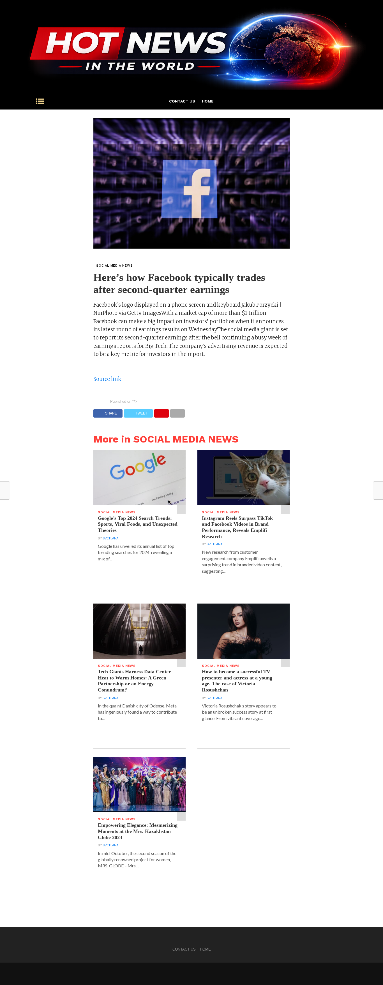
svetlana (110, 538)
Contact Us (182, 101)
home (208, 101)
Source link (107, 379)
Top (370, 972)
